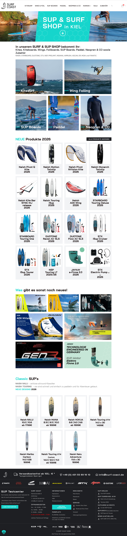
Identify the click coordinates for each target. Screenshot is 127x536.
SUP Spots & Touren (107, 513)
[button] (112, 6)
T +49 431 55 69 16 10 (37, 498)
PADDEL (63, 6)
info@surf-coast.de (37, 501)
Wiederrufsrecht (57, 501)
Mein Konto (76, 493)
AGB (53, 498)
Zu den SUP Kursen (106, 507)
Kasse (75, 499)
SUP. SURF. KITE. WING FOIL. (109, 519)
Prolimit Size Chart (81, 505)
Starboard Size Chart (82, 508)
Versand (75, 512)
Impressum (55, 493)
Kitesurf (28, 6)
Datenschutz (56, 496)
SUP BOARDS (52, 6)
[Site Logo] (8, 6)
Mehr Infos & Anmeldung (108, 499)
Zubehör (104, 6)
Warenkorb (76, 496)
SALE (96, 6)
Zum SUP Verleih (105, 493)
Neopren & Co (75, 6)
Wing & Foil (40, 6)
